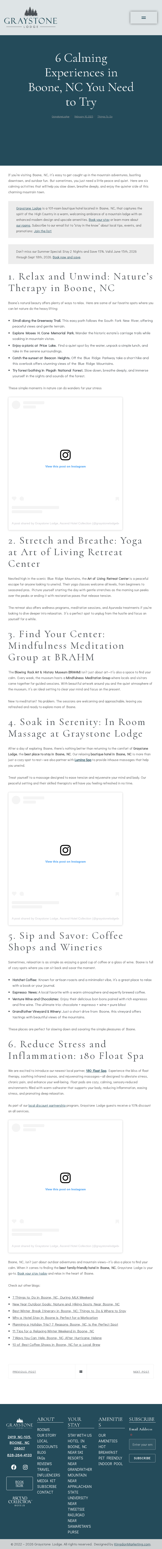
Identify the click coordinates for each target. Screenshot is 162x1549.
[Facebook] (13, 1467)
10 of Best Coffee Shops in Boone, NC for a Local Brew (56, 1344)
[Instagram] (25, 1467)
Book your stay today (32, 1273)
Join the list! (43, 231)
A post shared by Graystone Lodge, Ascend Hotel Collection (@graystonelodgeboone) (69, 523)
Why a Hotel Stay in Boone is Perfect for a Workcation (55, 1317)
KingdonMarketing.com (132, 1544)
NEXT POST (141, 1371)
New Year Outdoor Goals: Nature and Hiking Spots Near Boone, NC (66, 1304)
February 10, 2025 (83, 116)
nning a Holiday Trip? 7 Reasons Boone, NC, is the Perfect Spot (67, 1324)
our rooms (23, 225)
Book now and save (66, 257)
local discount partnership (47, 1105)
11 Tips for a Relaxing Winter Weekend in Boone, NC (53, 1331)
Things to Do (104, 116)
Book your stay (99, 219)
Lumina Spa (83, 759)
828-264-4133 (19, 1454)
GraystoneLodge (60, 116)
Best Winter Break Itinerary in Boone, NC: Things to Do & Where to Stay (69, 1310)
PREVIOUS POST (24, 1371)
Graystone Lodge (28, 208)
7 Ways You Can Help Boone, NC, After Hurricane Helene (57, 1337)
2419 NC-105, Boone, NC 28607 (19, 1442)
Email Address (140, 1432)
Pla (14, 1324)
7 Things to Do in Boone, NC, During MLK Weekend (52, 1297)
